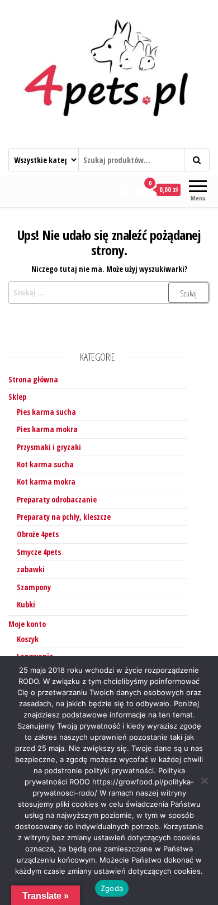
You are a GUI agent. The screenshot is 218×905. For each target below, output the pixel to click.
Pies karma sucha (46, 411)
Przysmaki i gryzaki (49, 447)
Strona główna (33, 379)
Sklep (17, 396)
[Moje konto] (125, 189)
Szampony (34, 587)
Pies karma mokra (47, 429)
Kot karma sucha (45, 464)
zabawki (31, 569)
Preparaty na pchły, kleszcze (64, 516)
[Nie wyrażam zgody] (204, 780)
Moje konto (27, 624)
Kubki (26, 604)
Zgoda (112, 888)
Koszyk (28, 639)
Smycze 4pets (39, 552)
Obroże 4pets (38, 534)
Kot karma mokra (46, 481)
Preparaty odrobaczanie (57, 499)
